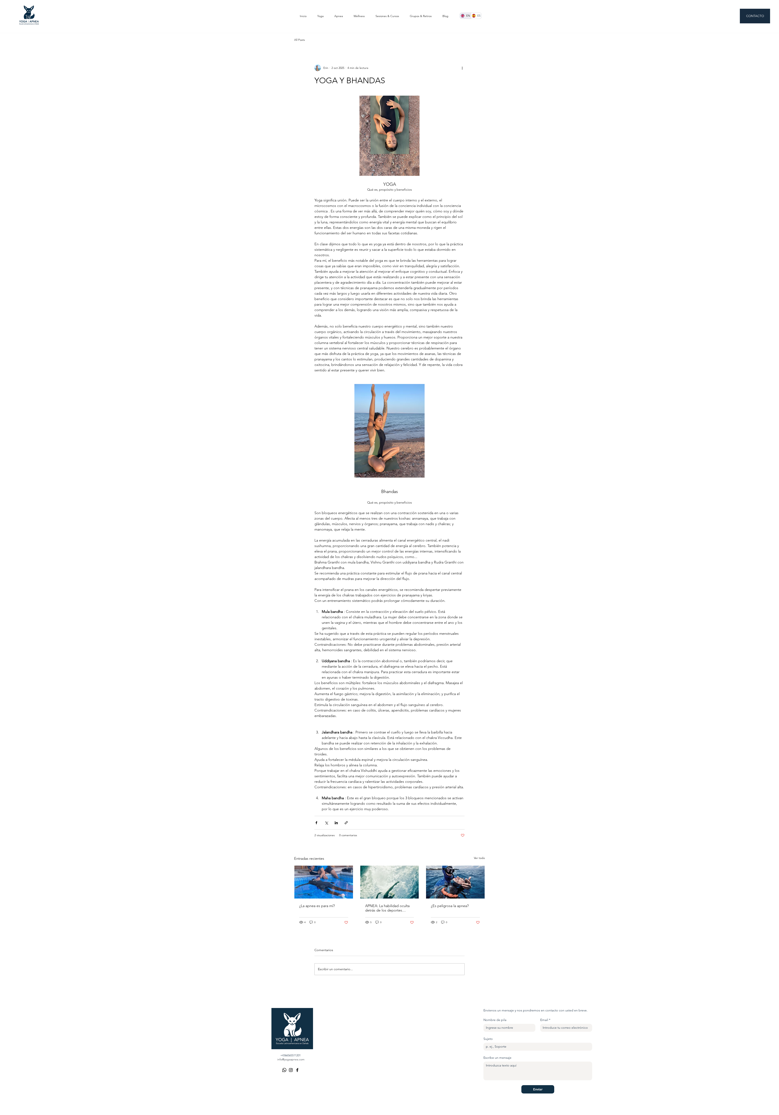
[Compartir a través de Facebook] (316, 823)
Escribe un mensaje (497, 1058)
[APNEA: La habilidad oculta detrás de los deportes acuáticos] (389, 882)
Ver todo (479, 858)
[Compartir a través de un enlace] (346, 823)
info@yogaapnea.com (290, 1059)
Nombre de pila (494, 1020)
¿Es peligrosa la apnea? (450, 906)
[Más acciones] (462, 67)
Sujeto (488, 1039)
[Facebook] (297, 1070)
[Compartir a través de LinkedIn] (336, 823)
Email (545, 1020)
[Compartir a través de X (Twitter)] (326, 823)
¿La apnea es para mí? (317, 906)
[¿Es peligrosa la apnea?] (455, 882)
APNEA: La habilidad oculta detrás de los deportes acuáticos (387, 908)
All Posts (299, 40)
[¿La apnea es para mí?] (323, 882)
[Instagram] (290, 1070)
